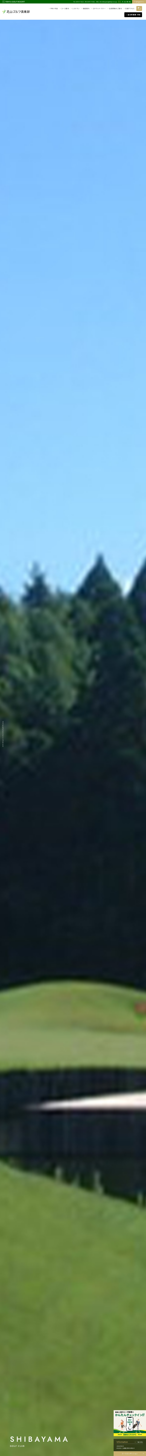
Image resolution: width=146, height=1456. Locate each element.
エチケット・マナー (99, 8)
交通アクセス (129, 8)
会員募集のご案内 (115, 8)
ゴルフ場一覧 (127, 2)
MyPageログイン (140, 2)
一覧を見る (139, 1442)
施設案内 (86, 8)
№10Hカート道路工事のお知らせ (126, 1448)
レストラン (76, 8)
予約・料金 (54, 8)
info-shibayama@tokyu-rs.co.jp (108, 2)
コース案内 (65, 8)
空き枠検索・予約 (134, 14)
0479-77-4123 (80, 2)
